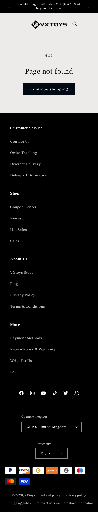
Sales (14, 241)
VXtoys (30, 495)
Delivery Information (29, 175)
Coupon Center (23, 206)
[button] (10, 23)
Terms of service (48, 503)
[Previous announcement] (9, 6)
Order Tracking (23, 152)
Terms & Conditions (27, 306)
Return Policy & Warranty (33, 349)
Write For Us (21, 360)
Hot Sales (18, 229)
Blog (14, 283)
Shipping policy (20, 503)
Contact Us (20, 141)
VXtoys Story (21, 272)
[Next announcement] (88, 6)
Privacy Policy (22, 295)
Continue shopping (49, 89)
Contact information (79, 503)
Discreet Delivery (25, 164)
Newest (16, 218)
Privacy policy (76, 495)
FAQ (14, 372)
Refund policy (50, 495)
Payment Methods (26, 338)
